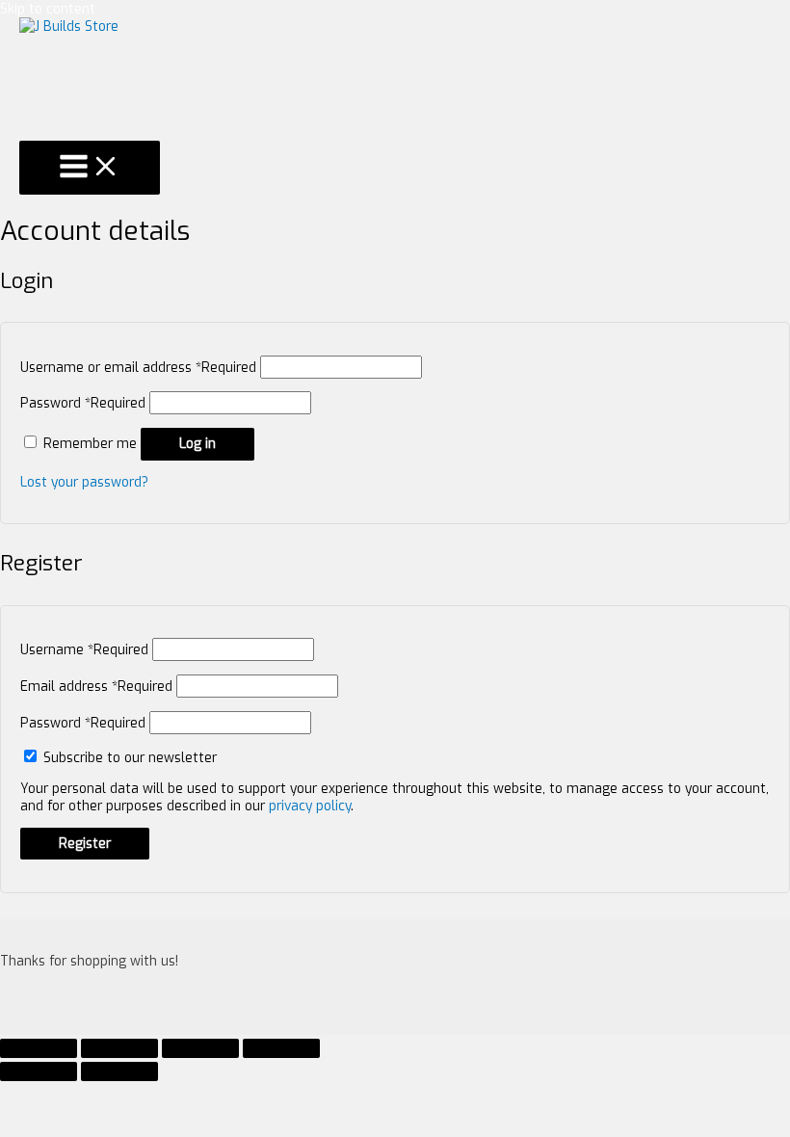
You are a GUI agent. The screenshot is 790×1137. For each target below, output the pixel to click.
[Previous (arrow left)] (38, 1071)
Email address (96, 686)
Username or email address (138, 367)
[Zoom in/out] (281, 1048)
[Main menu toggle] (89, 168)
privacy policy (310, 805)
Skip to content (47, 8)
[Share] (119, 1048)
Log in (197, 443)
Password (82, 402)
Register (85, 843)
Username (84, 649)
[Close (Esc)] (38, 1048)
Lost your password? (84, 481)
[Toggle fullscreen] (200, 1048)
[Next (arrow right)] (119, 1071)
